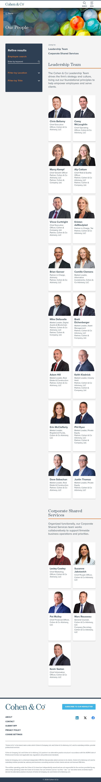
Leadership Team (58, 49)
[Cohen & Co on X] (85, 718)
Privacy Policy (13, 730)
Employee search (17, 56)
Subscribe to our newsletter (79, 706)
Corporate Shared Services (63, 53)
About (8, 717)
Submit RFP (11, 725)
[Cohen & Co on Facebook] (93, 718)
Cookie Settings (13, 734)
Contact (9, 721)
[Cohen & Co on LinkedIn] (77, 718)
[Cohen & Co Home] (14, 4)
